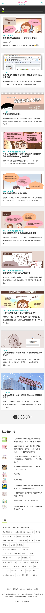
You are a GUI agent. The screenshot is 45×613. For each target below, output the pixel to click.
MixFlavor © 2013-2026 (22, 602)
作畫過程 (26, 558)
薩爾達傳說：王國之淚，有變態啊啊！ (27, 500)
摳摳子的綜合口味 (24, 536)
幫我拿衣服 (18, 480)
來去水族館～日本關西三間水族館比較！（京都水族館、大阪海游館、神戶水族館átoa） (28, 459)
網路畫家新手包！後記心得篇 (15, 193)
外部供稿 (6, 566)
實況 (24, 566)
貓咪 (25, 549)
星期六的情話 (26, 528)
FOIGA (16, 566)
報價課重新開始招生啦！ (13, 114)
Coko (30, 532)
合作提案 (35, 589)
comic (5, 36)
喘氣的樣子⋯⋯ (19, 474)
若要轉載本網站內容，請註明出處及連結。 (27, 597)
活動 (20, 545)
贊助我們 (29, 589)
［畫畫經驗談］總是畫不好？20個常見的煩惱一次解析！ (22, 353)
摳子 (24, 553)
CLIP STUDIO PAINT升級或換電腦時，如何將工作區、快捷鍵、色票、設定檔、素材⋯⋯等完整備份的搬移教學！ (28, 449)
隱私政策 (16, 589)
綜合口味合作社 (16, 152)
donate (16, 558)
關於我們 (9, 589)
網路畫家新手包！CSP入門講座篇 (16, 273)
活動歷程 (22, 589)
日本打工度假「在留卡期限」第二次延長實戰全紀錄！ (22, 396)
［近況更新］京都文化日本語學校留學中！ (20, 313)
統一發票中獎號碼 (9, 540)
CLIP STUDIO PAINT (11, 553)
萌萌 (6, 545)
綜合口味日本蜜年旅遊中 (19, 311)
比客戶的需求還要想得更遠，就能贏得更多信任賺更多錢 (22, 76)
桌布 (28, 571)
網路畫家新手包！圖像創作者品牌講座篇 (19, 233)
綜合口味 (16, 594)
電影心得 (7, 558)
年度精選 (34, 562)
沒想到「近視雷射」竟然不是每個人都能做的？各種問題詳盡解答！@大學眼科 (22, 155)
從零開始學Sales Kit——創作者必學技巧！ (21, 38)
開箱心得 (23, 540)
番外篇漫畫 (8, 532)
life (9, 36)
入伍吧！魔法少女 (9, 562)
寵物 (26, 562)
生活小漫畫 (20, 532)
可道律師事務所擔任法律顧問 (30, 594)
